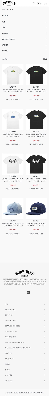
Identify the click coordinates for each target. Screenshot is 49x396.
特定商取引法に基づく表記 (12, 326)
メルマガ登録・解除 (10, 337)
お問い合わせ (8, 380)
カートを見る (8, 375)
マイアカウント (9, 358)
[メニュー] (45, 3)
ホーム (4, 9)
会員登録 (7, 364)
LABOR (11, 9)
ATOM (10, 353)
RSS (6, 353)
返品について (8, 315)
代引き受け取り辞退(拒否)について (14, 342)
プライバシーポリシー (11, 331)
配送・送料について (10, 309)
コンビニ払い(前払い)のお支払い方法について (18, 347)
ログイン (7, 369)
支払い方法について (10, 320)
